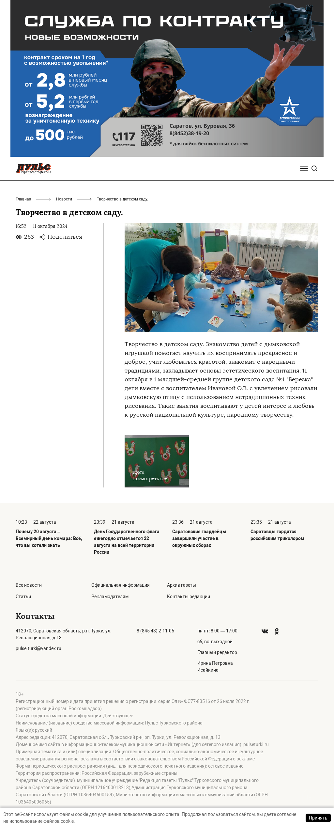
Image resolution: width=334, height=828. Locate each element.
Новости (64, 199)
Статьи (23, 596)
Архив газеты (181, 585)
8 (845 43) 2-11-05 (155, 630)
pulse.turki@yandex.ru (38, 648)
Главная (23, 199)
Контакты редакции (188, 596)
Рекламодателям (110, 596)
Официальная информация (120, 585)
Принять (318, 817)
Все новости (29, 585)
